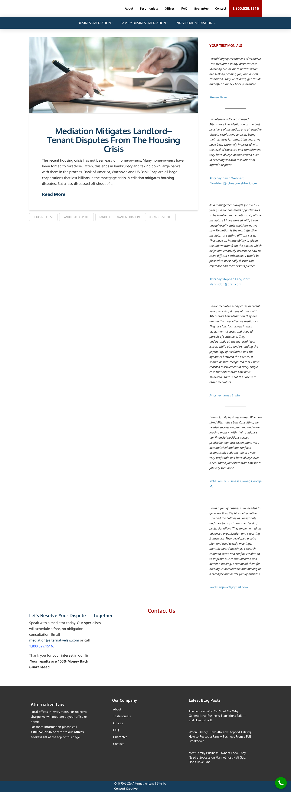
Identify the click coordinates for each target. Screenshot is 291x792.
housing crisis (43, 217)
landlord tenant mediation (119, 217)
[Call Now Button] (281, 783)
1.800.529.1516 (41, 646)
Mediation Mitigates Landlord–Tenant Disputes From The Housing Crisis (113, 139)
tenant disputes (160, 217)
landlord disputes (76, 217)
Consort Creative (126, 788)
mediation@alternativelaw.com (54, 640)
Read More (53, 194)
